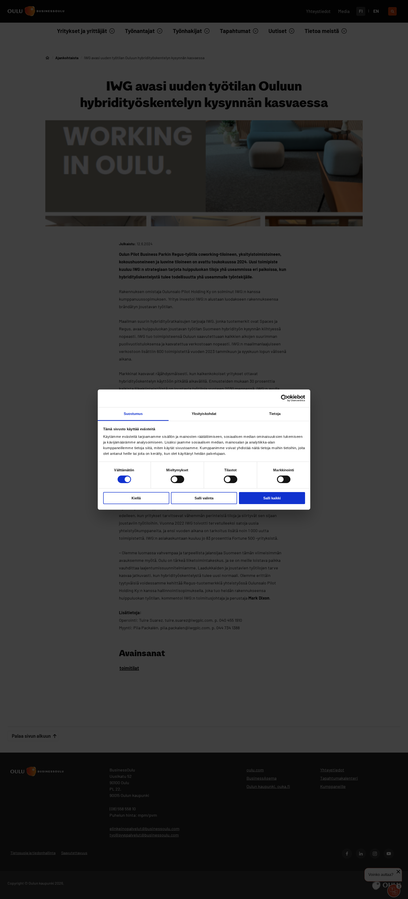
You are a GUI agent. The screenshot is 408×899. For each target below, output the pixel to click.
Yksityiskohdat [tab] (204, 413)
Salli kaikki (272, 498)
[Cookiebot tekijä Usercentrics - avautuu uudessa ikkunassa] (284, 398)
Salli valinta (204, 498)
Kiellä (136, 498)
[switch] (177, 479)
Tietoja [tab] (274, 413)
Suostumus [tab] (133, 413)
